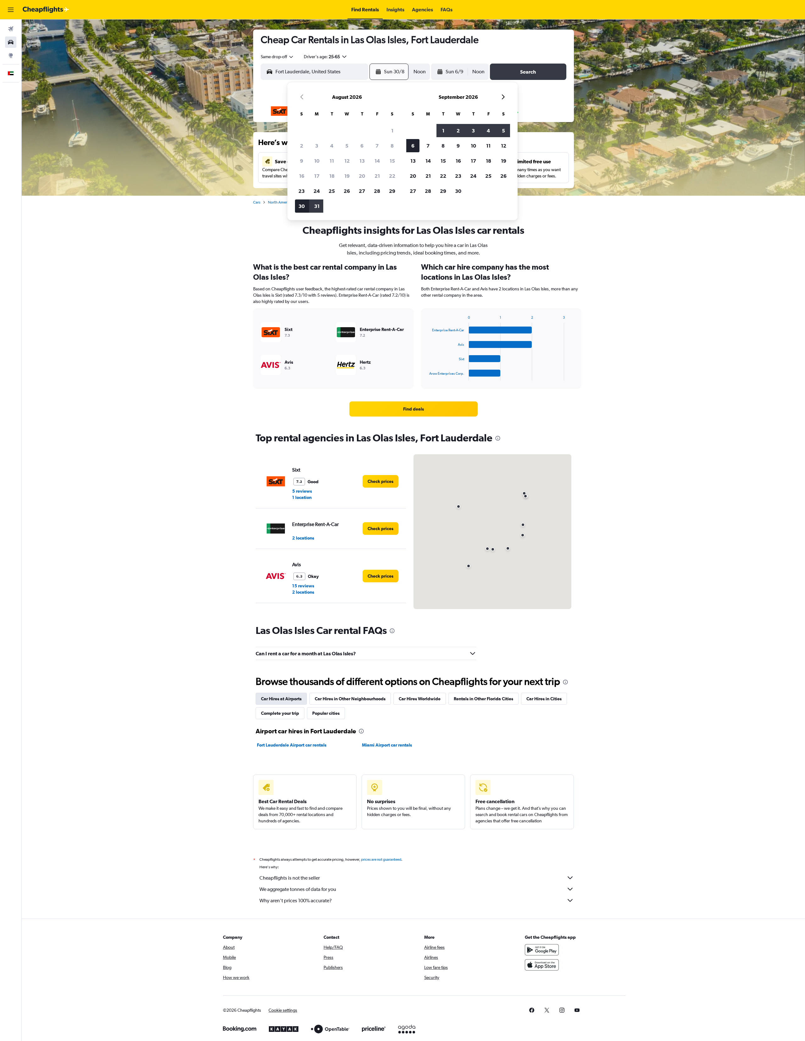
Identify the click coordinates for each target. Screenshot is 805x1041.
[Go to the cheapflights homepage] (46, 10)
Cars (256, 202)
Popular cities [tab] (326, 713)
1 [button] (392, 130)
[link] (413, 409)
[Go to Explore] (11, 55)
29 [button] (392, 191)
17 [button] (316, 176)
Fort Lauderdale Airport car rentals (291, 744)
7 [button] (377, 145)
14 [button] (377, 161)
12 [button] (347, 161)
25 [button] (332, 191)
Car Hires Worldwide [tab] (420, 698)
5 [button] (346, 145)
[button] (11, 10)
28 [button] (377, 191)
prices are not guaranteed (381, 859)
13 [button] (362, 161)
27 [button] (362, 191)
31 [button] (316, 206)
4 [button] (331, 145)
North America (280, 202)
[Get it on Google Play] (542, 949)
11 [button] (332, 161)
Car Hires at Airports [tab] (281, 698)
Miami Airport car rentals (387, 744)
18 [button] (332, 176)
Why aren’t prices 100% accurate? (295, 901)
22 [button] (392, 176)
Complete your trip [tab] (280, 713)
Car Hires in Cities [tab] (544, 698)
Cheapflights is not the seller (289, 878)
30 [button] (301, 206)
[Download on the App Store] (542, 965)
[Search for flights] (11, 29)
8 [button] (392, 145)
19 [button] (347, 176)
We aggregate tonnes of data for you (297, 889)
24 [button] (317, 191)
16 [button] (301, 176)
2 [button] (301, 145)
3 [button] (316, 145)
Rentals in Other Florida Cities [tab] (483, 698)
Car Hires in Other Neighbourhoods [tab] (350, 698)
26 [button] (347, 191)
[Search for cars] (11, 42)
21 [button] (377, 176)
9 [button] (301, 161)
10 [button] (316, 161)
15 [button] (392, 161)
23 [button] (301, 191)
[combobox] (277, 56)
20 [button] (362, 176)
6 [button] (362, 145)
